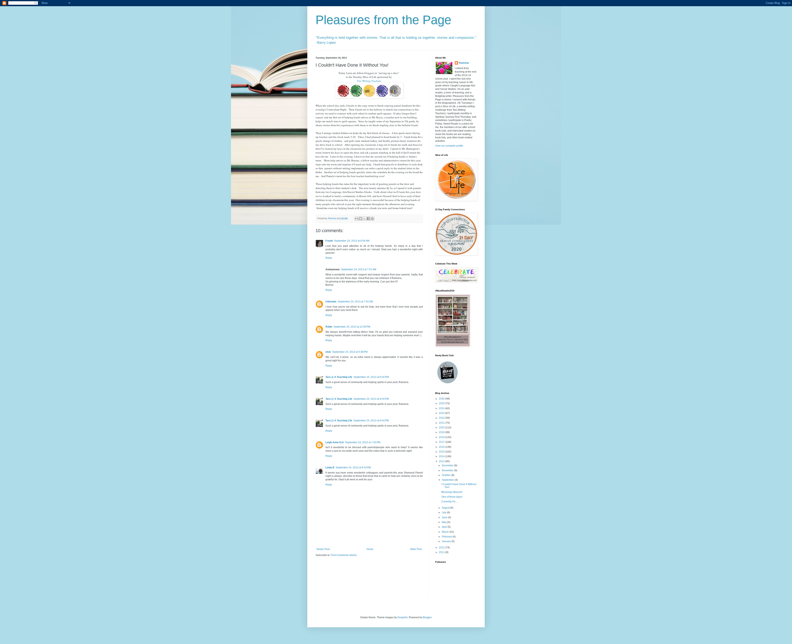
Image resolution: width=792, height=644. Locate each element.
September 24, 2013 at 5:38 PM (350, 351)
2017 (442, 442)
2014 (442, 456)
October (446, 475)
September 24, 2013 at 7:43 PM (362, 442)
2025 (442, 403)
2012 (442, 547)
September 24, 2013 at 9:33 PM (353, 467)
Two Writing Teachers (369, 81)
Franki (329, 240)
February (447, 536)
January (446, 541)
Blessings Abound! (451, 492)
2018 (442, 437)
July (444, 512)
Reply (328, 257)
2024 (442, 408)
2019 (442, 432)
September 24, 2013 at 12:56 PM (352, 326)
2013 (442, 461)
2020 (442, 427)
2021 (442, 422)
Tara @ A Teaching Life (338, 377)
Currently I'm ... (449, 501)
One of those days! (451, 496)
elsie (328, 351)
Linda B (329, 467)
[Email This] (357, 218)
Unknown (330, 301)
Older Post (416, 549)
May (444, 522)
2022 (442, 417)
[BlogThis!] (360, 218)
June (445, 517)
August (446, 507)
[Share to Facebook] (368, 218)
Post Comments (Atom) (344, 555)
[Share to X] (364, 218)
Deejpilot (402, 617)
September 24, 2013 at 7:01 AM (358, 269)
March (445, 531)
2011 (442, 552)
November (448, 470)
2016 (442, 446)
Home (370, 549)
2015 (442, 451)
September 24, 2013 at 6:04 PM (371, 377)
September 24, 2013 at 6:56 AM (351, 240)
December (448, 465)
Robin (328, 326)
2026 (442, 398)
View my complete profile (449, 145)
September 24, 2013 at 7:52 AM (355, 301)
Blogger (427, 617)
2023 (442, 413)
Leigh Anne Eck (334, 442)
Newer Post (323, 549)
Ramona (464, 62)
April (445, 526)
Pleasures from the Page (383, 20)
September (448, 479)
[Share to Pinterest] (372, 218)
